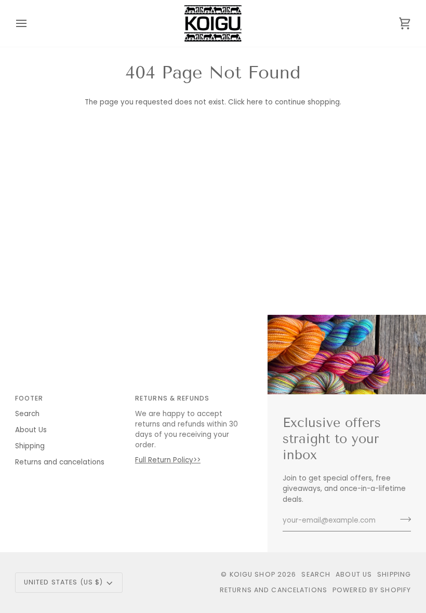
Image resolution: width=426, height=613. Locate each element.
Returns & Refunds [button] (172, 398)
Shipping (30, 446)
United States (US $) (63, 582)
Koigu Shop (252, 574)
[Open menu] (30, 23)
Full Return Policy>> (168, 460)
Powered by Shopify (371, 589)
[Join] (402, 519)
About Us (31, 430)
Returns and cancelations (59, 462)
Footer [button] (29, 398)
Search (27, 414)
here (255, 102)
